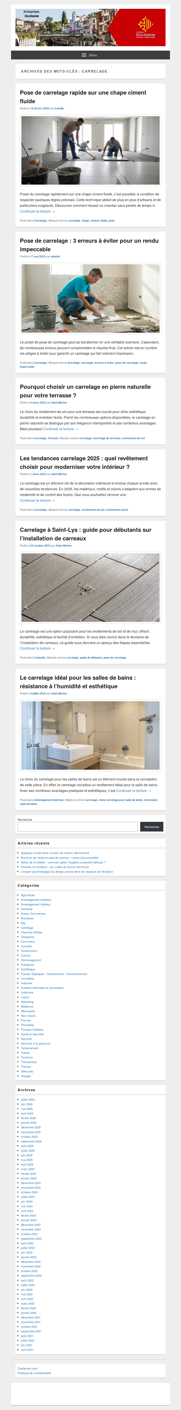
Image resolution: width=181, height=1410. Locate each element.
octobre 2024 (29, 1192)
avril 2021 (27, 1350)
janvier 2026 (28, 1122)
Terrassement (29, 1048)
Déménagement (31, 960)
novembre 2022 (31, 1266)
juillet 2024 (28, 1197)
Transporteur (29, 1062)
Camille (59, 108)
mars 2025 (27, 1169)
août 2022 (27, 1280)
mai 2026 (27, 1109)
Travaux (53, 438)
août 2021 (27, 1336)
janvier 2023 (28, 1257)
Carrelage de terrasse (107, 438)
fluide (103, 220)
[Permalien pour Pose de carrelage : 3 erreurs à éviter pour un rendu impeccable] (90, 336)
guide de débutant (91, 657)
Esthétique (28, 969)
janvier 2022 (28, 1313)
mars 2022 (27, 1303)
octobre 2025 (29, 1137)
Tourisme (27, 1057)
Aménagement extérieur (36, 900)
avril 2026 (27, 1113)
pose (112, 220)
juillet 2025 (28, 1150)
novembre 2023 (31, 1229)
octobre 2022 (29, 1271)
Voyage (25, 1076)
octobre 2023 (29, 1234)
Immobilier (27, 978)
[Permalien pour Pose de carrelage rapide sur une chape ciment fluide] (90, 188)
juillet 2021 (28, 1340)
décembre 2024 (31, 1183)
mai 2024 (27, 1206)
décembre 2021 (31, 1317)
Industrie (26, 983)
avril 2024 (27, 1211)
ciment (94, 220)
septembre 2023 (31, 1238)
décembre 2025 (31, 1127)
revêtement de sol (133, 438)
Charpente (27, 937)
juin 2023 (26, 1252)
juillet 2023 (28, 1248)
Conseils (39, 657)
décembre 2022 (31, 1261)
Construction (29, 951)
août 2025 (27, 1146)
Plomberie (27, 1025)
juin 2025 (26, 1155)
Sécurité (26, 1039)
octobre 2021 (29, 1326)
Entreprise (27, 964)
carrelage (74, 220)
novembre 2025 (31, 1132)
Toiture (25, 1052)
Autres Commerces (33, 913)
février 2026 (28, 1118)
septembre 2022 (31, 1275)
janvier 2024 (28, 1220)
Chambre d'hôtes (31, 932)
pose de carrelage (126, 363)
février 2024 (28, 1215)
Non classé (28, 1015)
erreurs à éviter (104, 363)
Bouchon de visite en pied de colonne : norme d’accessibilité (59, 858)
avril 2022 (27, 1299)
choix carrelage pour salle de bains (121, 800)
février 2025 (28, 1173)
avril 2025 (27, 1164)
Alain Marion (59, 402)
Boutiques (27, 918)
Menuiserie (28, 1011)
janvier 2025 (28, 1178)
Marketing (27, 1002)
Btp (23, 923)
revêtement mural (117, 510)
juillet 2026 (28, 1099)
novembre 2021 (31, 1322)
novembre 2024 (31, 1187)
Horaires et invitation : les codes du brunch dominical (55, 867)
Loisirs (25, 997)
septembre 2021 (31, 1331)
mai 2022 (27, 1294)
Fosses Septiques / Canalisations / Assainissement (54, 974)
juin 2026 (26, 1104)
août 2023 (27, 1243)
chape (85, 220)
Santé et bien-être (32, 1034)
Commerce (28, 941)
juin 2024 (26, 1201)
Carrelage (40, 220)
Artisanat (26, 909)
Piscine (25, 1020)
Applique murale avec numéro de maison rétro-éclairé (55, 853)
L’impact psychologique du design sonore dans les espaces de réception (67, 871)
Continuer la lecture (37, 211)
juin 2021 (26, 1345)
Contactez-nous (28, 1368)
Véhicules (27, 1071)
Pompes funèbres (32, 1029)
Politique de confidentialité (34, 1373)
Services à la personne (35, 1043)
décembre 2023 (31, 1225)
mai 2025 (27, 1160)
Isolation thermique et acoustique (42, 988)
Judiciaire (27, 992)
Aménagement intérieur (49, 800)
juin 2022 (26, 1289)
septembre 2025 (31, 1141)
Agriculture (28, 895)
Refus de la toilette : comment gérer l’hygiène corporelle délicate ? (63, 862)
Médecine (27, 1006)
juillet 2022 (28, 1285)
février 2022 (28, 1308)
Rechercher (25, 819)
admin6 (55, 256)
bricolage (74, 363)
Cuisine (25, 955)
